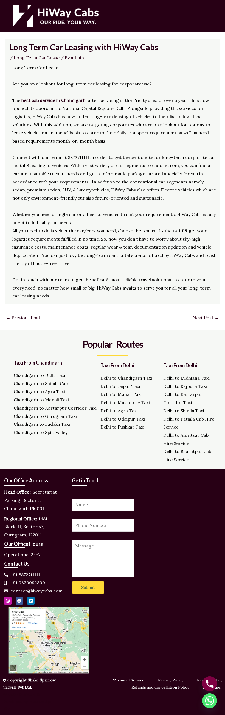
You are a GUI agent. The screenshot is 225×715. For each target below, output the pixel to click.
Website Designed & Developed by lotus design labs (27, 701)
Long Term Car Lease (37, 57)
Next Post (206, 317)
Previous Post (23, 317)
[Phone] (209, 683)
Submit (88, 587)
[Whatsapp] (209, 700)
